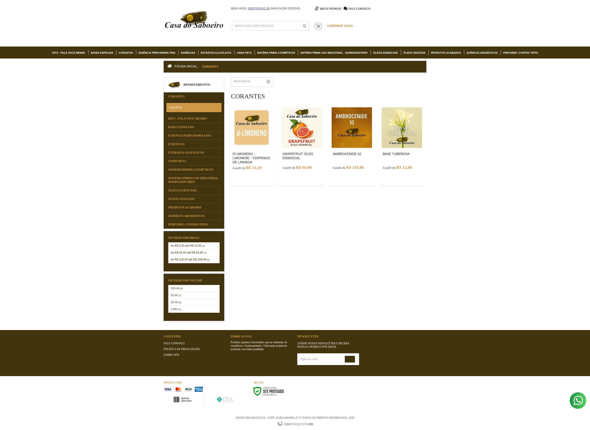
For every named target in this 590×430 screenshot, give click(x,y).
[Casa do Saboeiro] (194, 20)
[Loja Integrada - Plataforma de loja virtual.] (295, 424)
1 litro (176, 309)
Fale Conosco (359, 8)
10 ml (176, 295)
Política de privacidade (182, 349)
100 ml (177, 288)
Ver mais (251, 136)
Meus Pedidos (330, 8)
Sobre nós (171, 355)
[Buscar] (305, 26)
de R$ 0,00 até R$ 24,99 (188, 245)
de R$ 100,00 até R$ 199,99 (190, 259)
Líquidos (175, 107)
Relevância (242, 81)
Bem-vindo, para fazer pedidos (265, 8)
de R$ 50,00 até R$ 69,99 (188, 252)
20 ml (176, 302)
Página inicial (185, 66)
